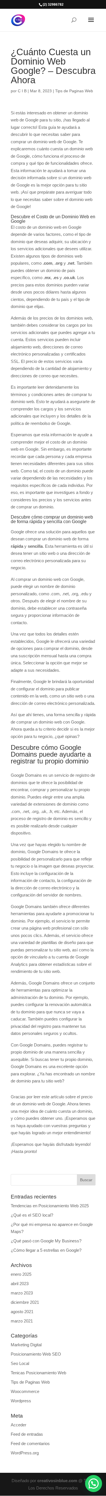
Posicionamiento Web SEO (36, 1354)
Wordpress (21, 1400)
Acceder (18, 1424)
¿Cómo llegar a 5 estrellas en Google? (46, 1250)
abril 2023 (20, 1283)
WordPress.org (25, 1452)
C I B (22, 91)
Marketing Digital (26, 1344)
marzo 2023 (22, 1292)
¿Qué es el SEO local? (32, 1215)
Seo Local (20, 1363)
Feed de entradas (27, 1434)
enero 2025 (21, 1274)
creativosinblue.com (57, 1480)
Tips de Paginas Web (74, 91)
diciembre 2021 (25, 1302)
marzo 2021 (22, 1321)
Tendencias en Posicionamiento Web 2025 (50, 1205)
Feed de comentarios (30, 1443)
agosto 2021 (22, 1311)
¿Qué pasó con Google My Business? (46, 1240)
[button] (93, 1483)
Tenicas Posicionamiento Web (38, 1372)
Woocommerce (25, 1391)
